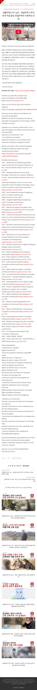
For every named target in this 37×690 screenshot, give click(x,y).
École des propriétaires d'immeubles (18, 3)
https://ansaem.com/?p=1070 (11, 205)
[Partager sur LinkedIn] (14, 466)
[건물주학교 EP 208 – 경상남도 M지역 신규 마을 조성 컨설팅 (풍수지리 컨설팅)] (18, 650)
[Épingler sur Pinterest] (12, 466)
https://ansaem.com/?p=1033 (11, 190)
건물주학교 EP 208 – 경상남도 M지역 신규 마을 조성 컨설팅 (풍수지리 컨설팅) (18, 664)
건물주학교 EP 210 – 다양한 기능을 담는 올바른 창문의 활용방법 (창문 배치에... (18, 605)
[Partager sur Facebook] (8, 466)
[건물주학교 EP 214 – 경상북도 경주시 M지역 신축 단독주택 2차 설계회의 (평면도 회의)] (18, 502)
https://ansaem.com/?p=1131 (20, 254)
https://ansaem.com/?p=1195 (21, 319)
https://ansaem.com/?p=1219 (20, 284)
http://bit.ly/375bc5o (8, 451)
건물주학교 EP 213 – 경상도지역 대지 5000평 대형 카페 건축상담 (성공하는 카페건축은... (18, 546)
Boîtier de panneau (17, 458)
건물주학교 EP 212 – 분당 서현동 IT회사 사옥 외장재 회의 (18, 576)
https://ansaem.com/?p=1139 (20, 259)
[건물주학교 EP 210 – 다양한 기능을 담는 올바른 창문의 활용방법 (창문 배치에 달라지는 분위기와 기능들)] (18, 591)
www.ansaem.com (18, 101)
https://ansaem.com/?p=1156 (21, 272)
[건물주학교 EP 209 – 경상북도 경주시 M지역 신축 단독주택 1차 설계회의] (18, 620)
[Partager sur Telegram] (24, 466)
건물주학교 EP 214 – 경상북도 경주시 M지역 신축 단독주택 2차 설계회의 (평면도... (18, 517)
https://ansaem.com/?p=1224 (21, 292)
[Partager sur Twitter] (10, 466)
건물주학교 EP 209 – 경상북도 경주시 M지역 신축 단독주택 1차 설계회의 (18, 635)
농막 (4, 458)
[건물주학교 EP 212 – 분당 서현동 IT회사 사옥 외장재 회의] (18, 561)
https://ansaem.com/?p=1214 (21, 324)
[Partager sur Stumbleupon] (20, 466)
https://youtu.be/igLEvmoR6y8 (25, 91)
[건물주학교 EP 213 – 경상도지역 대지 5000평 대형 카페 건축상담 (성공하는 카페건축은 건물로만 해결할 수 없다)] (18, 532)
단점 (8, 458)
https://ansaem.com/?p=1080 (11, 212)
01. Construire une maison (27, 9)
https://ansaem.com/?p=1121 (11, 249)
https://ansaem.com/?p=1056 (11, 197)
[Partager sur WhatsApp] (21, 466)
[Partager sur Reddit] (17, 466)
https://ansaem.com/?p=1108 (11, 242)
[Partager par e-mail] (28, 466)
